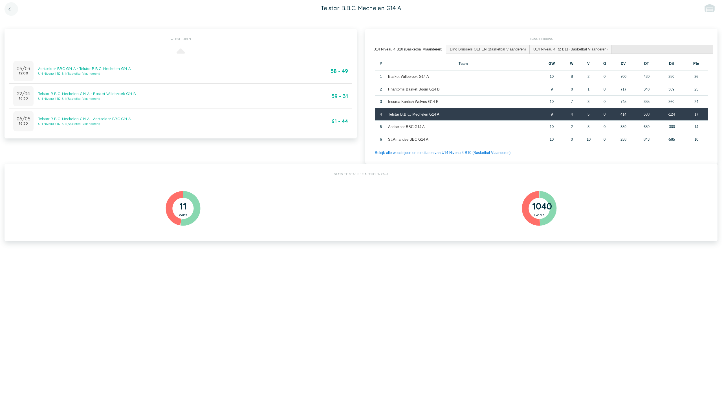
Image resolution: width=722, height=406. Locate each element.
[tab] (408, 49)
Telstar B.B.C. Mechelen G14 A (413, 114)
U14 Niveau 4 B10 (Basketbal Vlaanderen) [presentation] (407, 49)
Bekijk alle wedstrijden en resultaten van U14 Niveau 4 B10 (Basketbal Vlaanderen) (442, 153)
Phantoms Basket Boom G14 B (414, 89)
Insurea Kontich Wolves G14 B (413, 102)
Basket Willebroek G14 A (408, 76)
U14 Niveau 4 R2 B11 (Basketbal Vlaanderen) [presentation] (570, 49)
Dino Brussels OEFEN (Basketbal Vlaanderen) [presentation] (488, 49)
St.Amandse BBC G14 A (408, 139)
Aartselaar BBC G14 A (406, 127)
